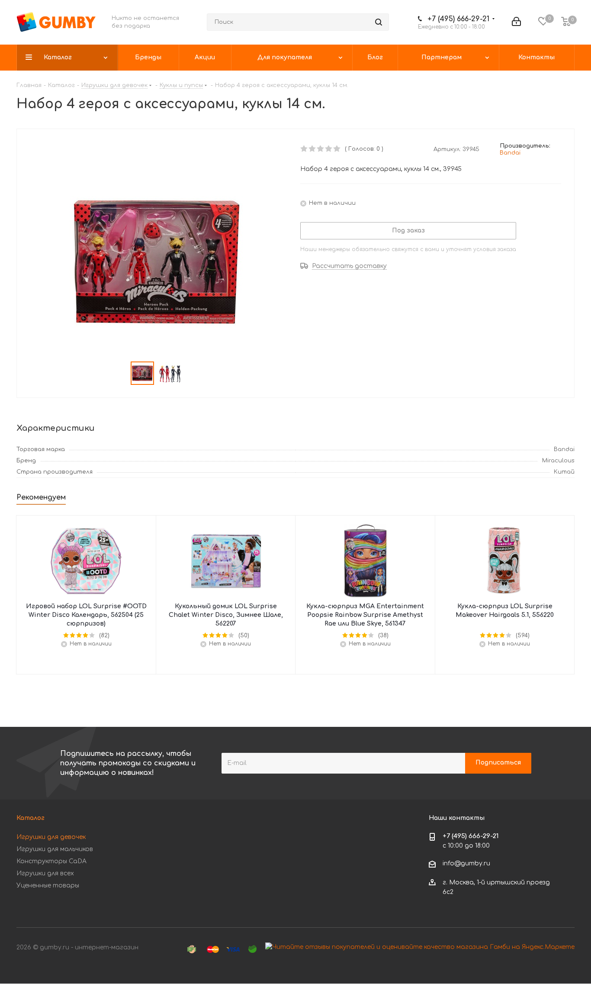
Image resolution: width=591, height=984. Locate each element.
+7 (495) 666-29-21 (458, 19)
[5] (337, 148)
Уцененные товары (47, 885)
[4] (329, 148)
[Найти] (378, 22)
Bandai (510, 153)
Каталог (30, 818)
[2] (312, 148)
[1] (304, 148)
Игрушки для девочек (51, 837)
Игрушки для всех (45, 873)
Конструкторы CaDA (51, 861)
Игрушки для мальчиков (54, 849)
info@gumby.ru (466, 863)
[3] (321, 148)
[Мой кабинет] (516, 22)
